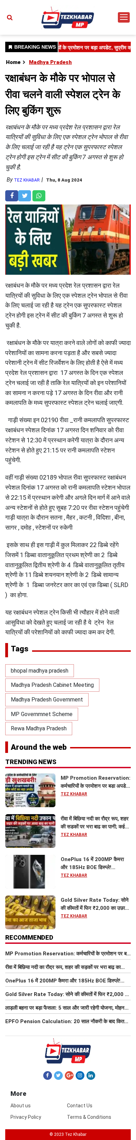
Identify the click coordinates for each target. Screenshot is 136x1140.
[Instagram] (80, 1075)
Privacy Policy (25, 1117)
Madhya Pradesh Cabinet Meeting (52, 685)
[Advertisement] (68, 83)
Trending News (30, 761)
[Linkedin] (90, 1075)
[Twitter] (58, 1075)
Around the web (39, 747)
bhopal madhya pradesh (39, 670)
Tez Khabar (27, 180)
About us (20, 1105)
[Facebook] (47, 1075)
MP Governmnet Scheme (42, 714)
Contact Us (79, 1105)
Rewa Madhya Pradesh (39, 728)
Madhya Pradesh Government (47, 699)
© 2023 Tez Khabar (68, 1134)
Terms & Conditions (89, 1117)
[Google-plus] (69, 1075)
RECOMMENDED (29, 937)
